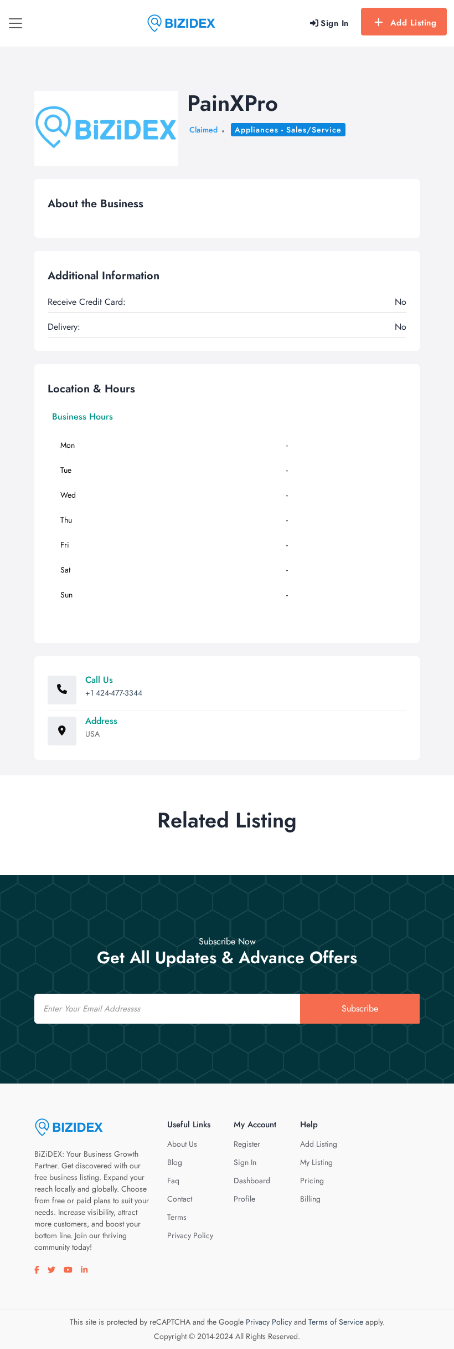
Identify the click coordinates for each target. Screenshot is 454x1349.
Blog (174, 1162)
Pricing (312, 1180)
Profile (244, 1198)
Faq (173, 1180)
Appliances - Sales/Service (288, 129)
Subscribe (360, 1008)
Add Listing (413, 23)
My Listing (316, 1162)
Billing (310, 1198)
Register (247, 1143)
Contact (179, 1198)
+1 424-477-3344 (113, 692)
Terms (177, 1217)
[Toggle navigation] (15, 23)
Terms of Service (335, 1321)
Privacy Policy (190, 1235)
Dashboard (252, 1180)
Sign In (245, 1162)
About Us (182, 1143)
